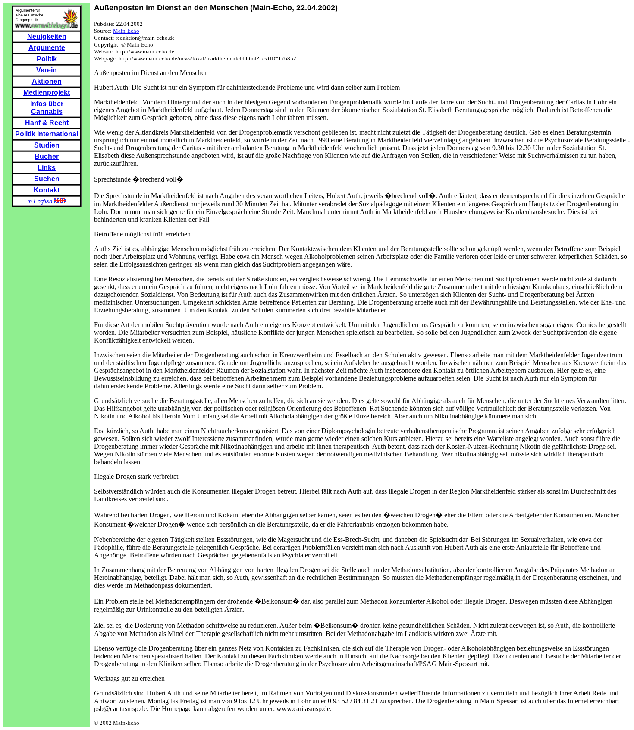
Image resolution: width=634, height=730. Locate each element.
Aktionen (47, 81)
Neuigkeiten (46, 36)
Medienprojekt (46, 92)
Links (47, 167)
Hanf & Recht (47, 122)
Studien (47, 145)
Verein (46, 70)
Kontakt (47, 190)
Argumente (46, 47)
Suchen (47, 178)
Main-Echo (126, 31)
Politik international (46, 134)
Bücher (47, 156)
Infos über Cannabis (46, 107)
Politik (47, 59)
